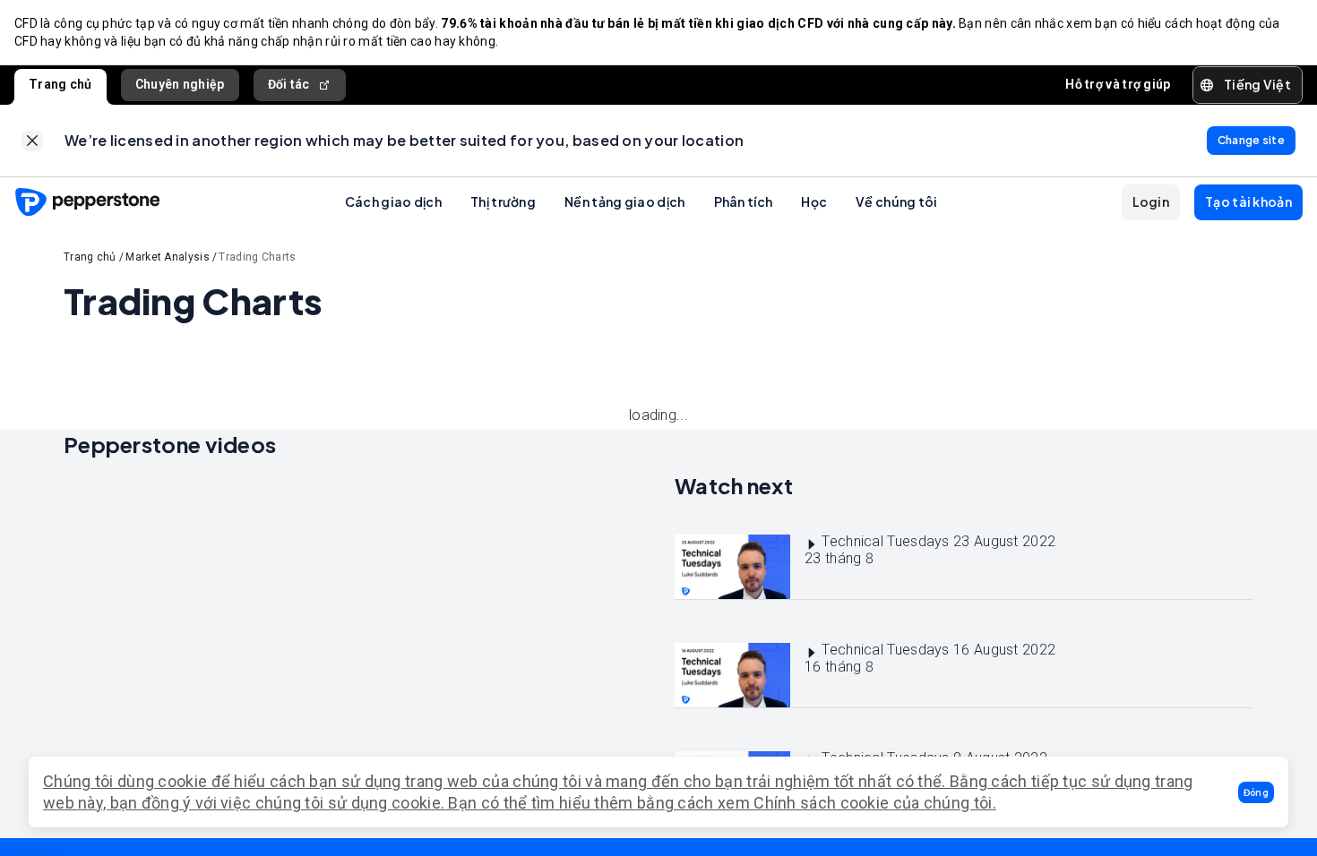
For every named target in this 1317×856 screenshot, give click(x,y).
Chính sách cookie (821, 802)
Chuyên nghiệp (180, 84)
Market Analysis (167, 257)
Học (814, 201)
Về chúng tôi (897, 201)
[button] (1256, 792)
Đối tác (289, 84)
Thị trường (503, 201)
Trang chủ (60, 84)
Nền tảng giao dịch (624, 201)
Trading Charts (257, 257)
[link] (32, 140)
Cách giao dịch (393, 201)
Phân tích (743, 201)
